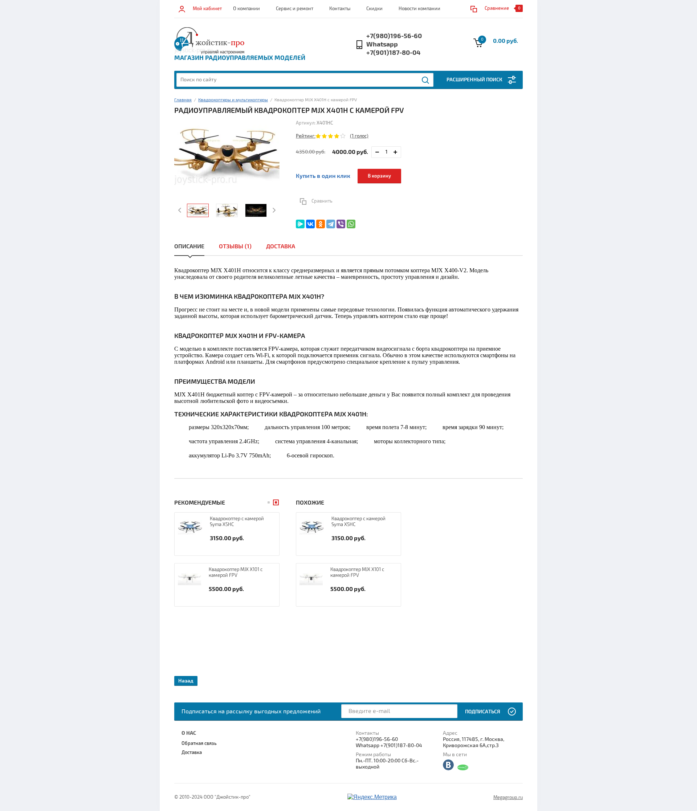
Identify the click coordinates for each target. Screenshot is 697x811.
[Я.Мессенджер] (300, 224)
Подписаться (482, 712)
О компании (246, 9)
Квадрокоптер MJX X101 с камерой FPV (235, 572)
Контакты (339, 9)
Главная (183, 100)
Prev (180, 210)
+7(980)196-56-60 (394, 36)
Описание (189, 246)
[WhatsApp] (351, 224)
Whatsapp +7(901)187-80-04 (393, 48)
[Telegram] (330, 224)
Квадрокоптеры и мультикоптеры (233, 100)
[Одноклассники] (320, 224)
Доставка (280, 246)
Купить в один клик (323, 176)
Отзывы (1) (235, 246)
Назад (185, 681)
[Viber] (341, 224)
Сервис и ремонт (294, 9)
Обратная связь (199, 743)
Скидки (374, 9)
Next (273, 210)
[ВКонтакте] (310, 224)
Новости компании (419, 9)
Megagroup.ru (508, 797)
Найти (426, 80)
